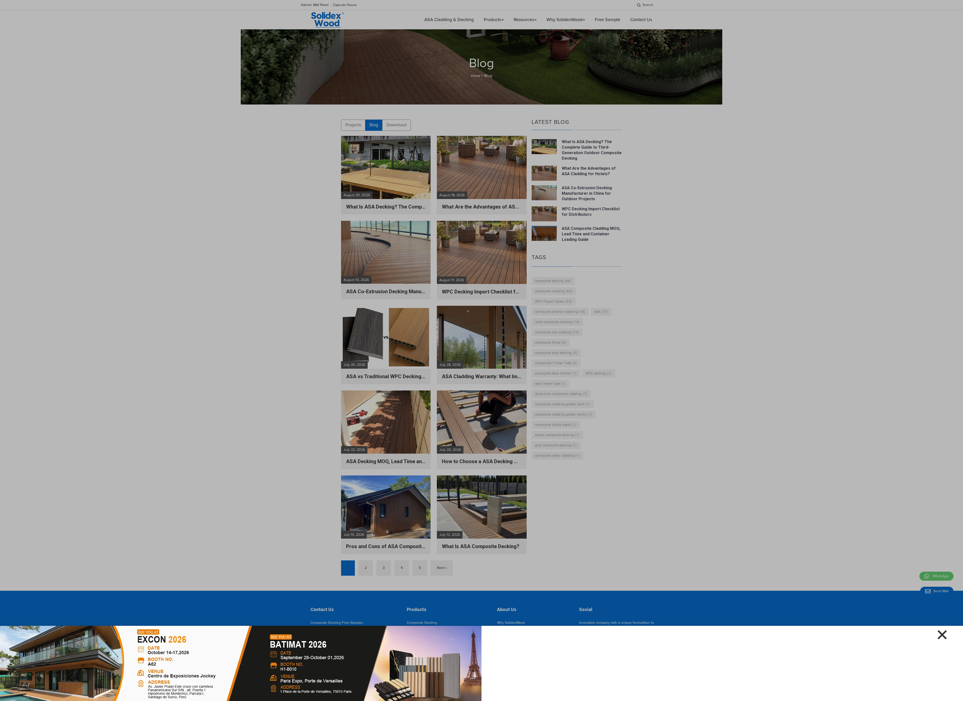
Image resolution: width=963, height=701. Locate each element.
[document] (481, 350)
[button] (942, 635)
